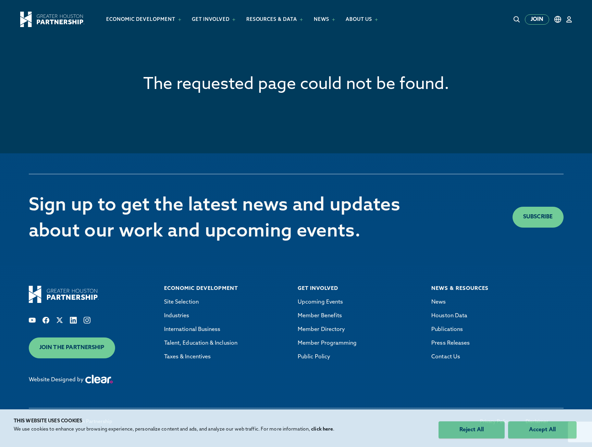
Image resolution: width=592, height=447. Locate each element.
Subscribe (538, 217)
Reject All (471, 430)
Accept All (542, 430)
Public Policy (314, 357)
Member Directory (321, 329)
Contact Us (445, 357)
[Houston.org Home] (52, 19)
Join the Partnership (71, 347)
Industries (176, 316)
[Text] (32, 320)
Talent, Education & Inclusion (200, 343)
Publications (447, 329)
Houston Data (449, 316)
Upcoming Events (320, 302)
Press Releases (450, 343)
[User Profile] (569, 19)
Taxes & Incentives (187, 357)
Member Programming (327, 343)
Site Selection (181, 302)
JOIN (537, 19)
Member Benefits (320, 316)
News (438, 302)
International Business (192, 329)
